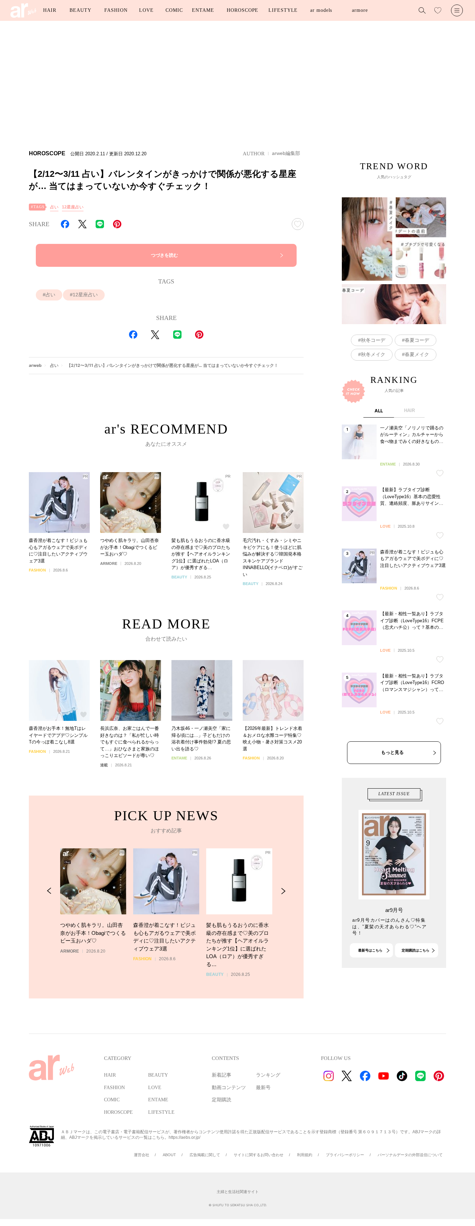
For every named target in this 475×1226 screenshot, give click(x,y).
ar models (321, 10)
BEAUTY (80, 10)
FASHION (115, 10)
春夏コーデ (417, 340)
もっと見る (392, 752)
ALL (379, 410)
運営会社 (141, 1155)
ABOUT (169, 1155)
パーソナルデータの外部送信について (410, 1155)
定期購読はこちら (415, 950)
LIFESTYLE (283, 10)
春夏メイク (417, 354)
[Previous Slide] (49, 890)
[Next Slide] (283, 890)
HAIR (49, 10)
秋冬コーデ (373, 340)
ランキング (268, 1075)
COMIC (174, 10)
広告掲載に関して (205, 1155)
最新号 (263, 1087)
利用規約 (304, 1155)
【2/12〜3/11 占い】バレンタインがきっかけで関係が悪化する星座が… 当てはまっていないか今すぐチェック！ (172, 365)
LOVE (146, 10)
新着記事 (221, 1075)
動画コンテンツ (229, 1087)
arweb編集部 (286, 153)
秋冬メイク (373, 354)
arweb (35, 365)
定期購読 (221, 1099)
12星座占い (72, 207)
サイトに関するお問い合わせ (258, 1155)
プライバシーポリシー (345, 1155)
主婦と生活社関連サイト (238, 1192)
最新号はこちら (370, 950)
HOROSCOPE (242, 10)
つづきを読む (164, 255)
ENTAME (203, 10)
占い (54, 207)
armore (360, 10)
